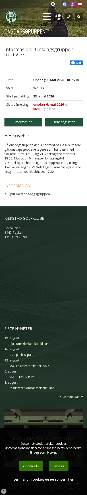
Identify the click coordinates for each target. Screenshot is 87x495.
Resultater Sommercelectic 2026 (32, 388)
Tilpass (58, 466)
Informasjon (23, 122)
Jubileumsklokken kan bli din (29, 344)
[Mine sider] (54, 4)
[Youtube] (80, 4)
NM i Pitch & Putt (21, 377)
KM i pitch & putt (21, 355)
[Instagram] (72, 4)
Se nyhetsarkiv (72, 397)
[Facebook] (65, 4)
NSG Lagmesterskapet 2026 (29, 366)
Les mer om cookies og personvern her (43, 479)
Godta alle (31, 466)
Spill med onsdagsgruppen (29, 194)
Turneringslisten (63, 122)
